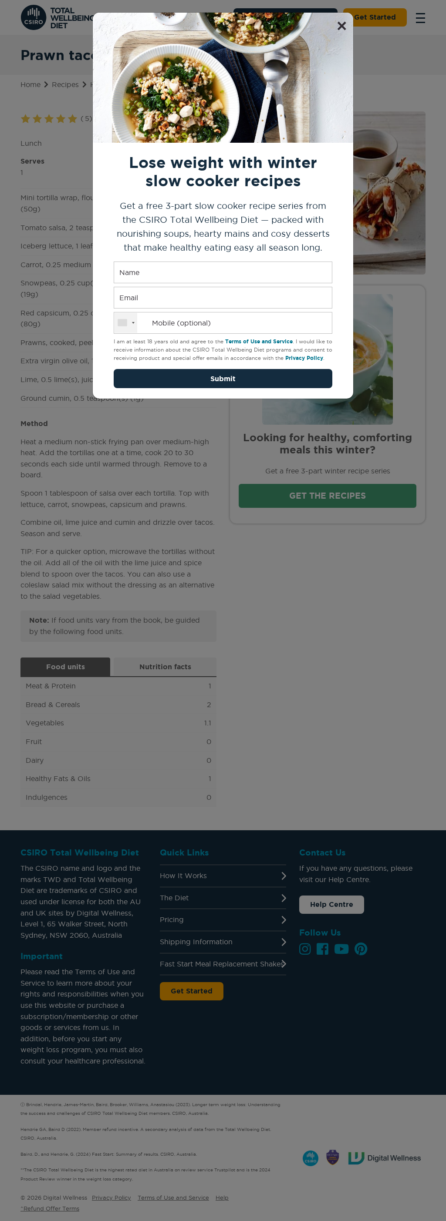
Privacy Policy (304, 358)
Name (129, 272)
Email (128, 297)
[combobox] (126, 323)
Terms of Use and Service (259, 341)
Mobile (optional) (181, 322)
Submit (223, 378)
